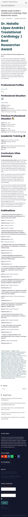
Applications (3, 353)
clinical (20, 355)
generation (12, 362)
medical (19, 365)
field (25, 360)
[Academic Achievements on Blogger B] (5, 456)
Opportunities (4, 368)
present (14, 370)
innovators (8, 364)
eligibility (3, 360)
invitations (21, 364)
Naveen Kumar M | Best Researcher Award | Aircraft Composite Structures (12, 413)
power (6, 370)
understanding (4, 378)
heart (5, 363)
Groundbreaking (22, 362)
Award (22, 353)
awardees (3, 354)
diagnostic (3, 359)
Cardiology (18, 354)
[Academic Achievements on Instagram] (8, 456)
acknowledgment (5, 352)
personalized (10, 369)
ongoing (21, 367)
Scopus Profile (4, 89)
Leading (15, 365)
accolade (17, 350)
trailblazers (18, 375)
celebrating (14, 355)
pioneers (16, 369)
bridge (14, 354)
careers (9, 355)
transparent (23, 377)
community (19, 357)
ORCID (2, 91)
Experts (22, 360)
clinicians (24, 355)
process (10, 372)
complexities (4, 358)
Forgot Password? (5, 508)
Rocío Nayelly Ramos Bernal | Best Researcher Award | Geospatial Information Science (13, 403)
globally (16, 362)
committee (14, 357)
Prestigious (23, 370)
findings (5, 362)
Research (9, 373)
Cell (18, 355)
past (24, 368)
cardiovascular (4, 355)
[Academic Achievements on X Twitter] (15, 456)
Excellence (17, 360)
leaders (11, 365)
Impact (8, 363)
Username (6, 486)
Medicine (24, 365)
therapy (7, 375)
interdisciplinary (14, 364)
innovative (3, 364)
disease (18, 359)
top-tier (14, 375)
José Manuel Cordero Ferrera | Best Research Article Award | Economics (12, 408)
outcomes (14, 368)
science (5, 374)
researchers (14, 373)
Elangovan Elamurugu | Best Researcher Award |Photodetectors (11, 399)
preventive (3, 372)
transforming (11, 377)
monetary (3, 367)
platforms (20, 369)
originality (10, 368)
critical (21, 358)
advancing (18, 352)
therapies (3, 375)
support (21, 374)
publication (15, 372)
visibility (9, 378)
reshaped (19, 373)
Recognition (3, 373)
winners (13, 378)
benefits (10, 354)
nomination (16, 367)
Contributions (16, 358)
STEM (13, 374)
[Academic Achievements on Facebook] (18, 456)
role (2, 374)
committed (9, 357)
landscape (7, 365)
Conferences (10, 358)
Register (3, 506)
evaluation (12, 360)
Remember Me (5, 498)
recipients (24, 372)
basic (7, 354)
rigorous (23, 373)
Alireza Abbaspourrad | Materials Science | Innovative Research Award (13, 418)
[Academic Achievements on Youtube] (2, 456)
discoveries (13, 359)
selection (9, 374)
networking (8, 367)
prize (7, 372)
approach (9, 353)
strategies (17, 374)
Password (5, 492)
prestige (18, 370)
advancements (12, 352)
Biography (8, 350)
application (23, 352)
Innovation (23, 363)
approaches (14, 353)
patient (2, 369)
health (2, 363)
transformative (4, 377)
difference (8, 359)
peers (6, 369)
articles (18, 353)
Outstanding (20, 368)
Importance (13, 363)
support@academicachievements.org (9, 473)
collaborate (3, 357)
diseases (22, 359)
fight (2, 362)
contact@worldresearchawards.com (9, 477)
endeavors (7, 360)
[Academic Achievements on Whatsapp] (12, 456)
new (12, 367)
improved (18, 363)
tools (11, 375)
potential (3, 370)
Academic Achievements (9, 2)
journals (3, 365)
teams (25, 374)
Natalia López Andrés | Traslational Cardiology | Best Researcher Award (14, 13)
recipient (20, 372)
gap (8, 362)
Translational (17, 377)
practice (10, 370)
